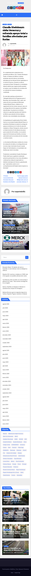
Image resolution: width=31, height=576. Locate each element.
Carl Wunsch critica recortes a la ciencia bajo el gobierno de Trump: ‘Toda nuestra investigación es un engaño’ (15, 281)
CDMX (15, 439)
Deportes (6, 546)
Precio (19, 464)
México (12, 461)
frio (4, 453)
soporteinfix (13, 43)
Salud (17, 241)
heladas (20, 453)
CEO (26, 439)
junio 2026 (5, 311)
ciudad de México (7, 442)
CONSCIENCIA (15, 444)
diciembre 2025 (7, 335)
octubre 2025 (6, 342)
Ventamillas (19, 475)
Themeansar (26, 569)
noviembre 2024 (7, 385)
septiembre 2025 (7, 346)
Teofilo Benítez (6, 475)
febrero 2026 (6, 327)
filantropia (12, 450)
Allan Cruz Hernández (8, 436)
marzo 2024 (6, 416)
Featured (14, 447)
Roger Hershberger (20, 469)
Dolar (9, 447)
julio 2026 (5, 308)
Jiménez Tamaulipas (7, 458)
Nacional (6, 209)
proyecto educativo (7, 466)
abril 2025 (5, 366)
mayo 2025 (5, 362)
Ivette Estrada (21, 455)
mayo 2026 (5, 315)
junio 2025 (5, 358)
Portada (9, 24)
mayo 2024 (5, 408)
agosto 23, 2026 (9, 502)
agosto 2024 (6, 396)
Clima (25, 442)
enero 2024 (6, 424)
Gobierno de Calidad (11, 453)
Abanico (5, 433)
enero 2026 (6, 331)
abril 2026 (5, 319)
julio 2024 (5, 400)
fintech (24, 450)
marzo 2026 (6, 323)
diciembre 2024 (7, 381)
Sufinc (22, 472)
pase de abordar (20, 461)
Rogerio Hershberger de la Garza (11, 472)
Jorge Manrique (17, 458)
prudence (16, 466)
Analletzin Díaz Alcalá (8, 439)
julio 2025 (5, 354)
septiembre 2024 (7, 393)
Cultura (4, 447)
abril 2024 (5, 412)
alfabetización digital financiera (15, 433)
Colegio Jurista (6, 444)
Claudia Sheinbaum (17, 442)
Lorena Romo (6, 461)
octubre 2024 (6, 389)
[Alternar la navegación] (16, 15)
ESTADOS (4, 24)
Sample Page (17, 572)
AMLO (16, 436)
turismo (13, 475)
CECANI (21, 439)
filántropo (19, 450)
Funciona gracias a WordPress (8, 569)
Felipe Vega (20, 447)
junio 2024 (5, 404)
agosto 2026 (6, 304)
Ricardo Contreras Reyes (9, 469)
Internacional (7, 225)
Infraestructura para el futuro (10, 455)
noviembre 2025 (7, 338)
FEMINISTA (5, 450)
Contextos (22, 444)
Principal (24, 464)
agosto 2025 (6, 350)
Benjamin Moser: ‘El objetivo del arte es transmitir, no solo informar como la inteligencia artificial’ (15, 269)
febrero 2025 (6, 373)
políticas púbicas (7, 464)
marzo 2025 (6, 369)
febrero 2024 (6, 420)
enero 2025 (6, 377)
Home (12, 572)
